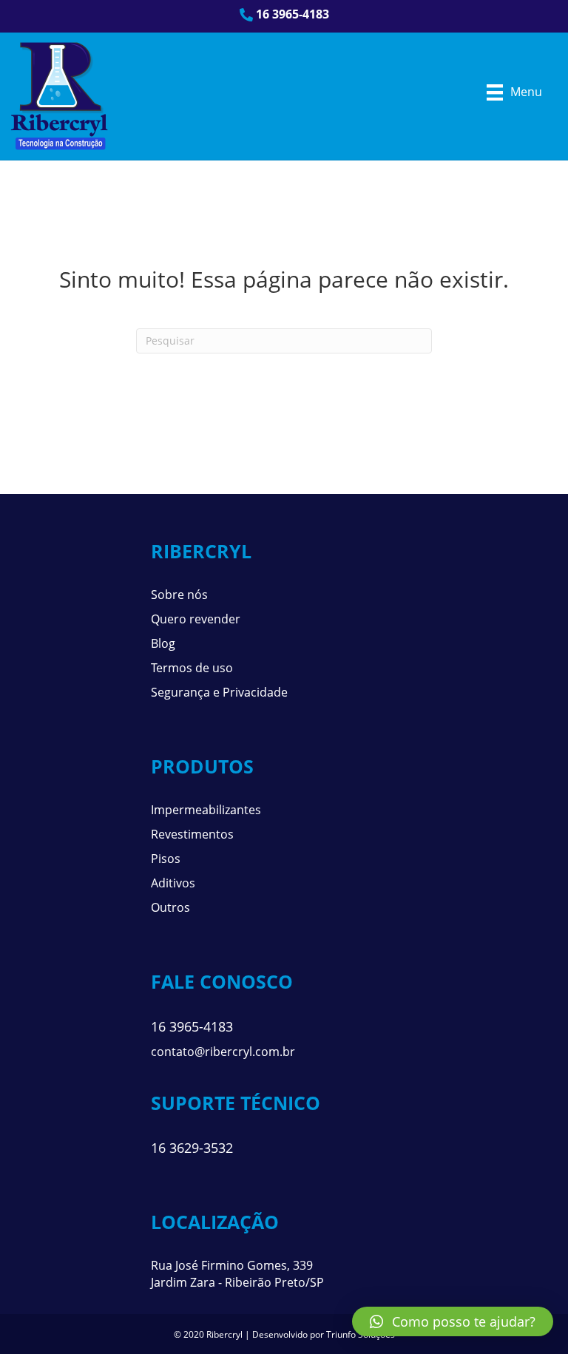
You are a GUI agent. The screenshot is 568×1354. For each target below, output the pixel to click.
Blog (163, 643)
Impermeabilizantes (206, 810)
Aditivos (173, 883)
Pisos (165, 858)
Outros (170, 907)
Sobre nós (179, 594)
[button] (452, 1321)
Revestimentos (192, 834)
